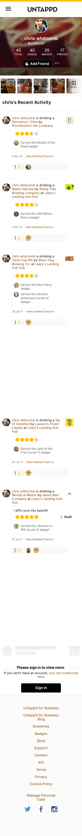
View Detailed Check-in (39, 156)
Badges (41, 734)
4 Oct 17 (17, 227)
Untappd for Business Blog (41, 717)
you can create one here (57, 674)
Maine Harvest (23, 189)
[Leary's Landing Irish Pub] (28, 238)
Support (41, 748)
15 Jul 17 (17, 539)
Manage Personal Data (41, 797)
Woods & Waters (24, 495)
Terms (41, 769)
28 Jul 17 (17, 311)
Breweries (41, 726)
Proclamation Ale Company (32, 126)
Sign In (41, 688)
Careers (41, 755)
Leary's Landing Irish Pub (33, 195)
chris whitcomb (23, 118)
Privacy (41, 777)
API (41, 762)
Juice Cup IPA (22, 260)
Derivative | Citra (25, 122)
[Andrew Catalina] (28, 550)
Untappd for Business (41, 708)
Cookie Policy (41, 784)
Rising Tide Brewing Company (34, 191)
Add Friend (39, 64)
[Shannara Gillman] (28, 167)
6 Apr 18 (17, 156)
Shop (41, 741)
